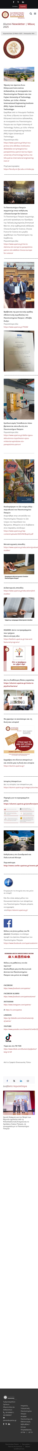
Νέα (33, 33)
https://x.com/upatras (14, 1010)
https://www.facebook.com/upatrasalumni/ (20, 996)
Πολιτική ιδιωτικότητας (15, 1446)
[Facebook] (7, 1081)
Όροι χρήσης (26, 1444)
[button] (4, 1107)
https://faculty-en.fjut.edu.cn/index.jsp (19, 169)
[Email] (28, 1081)
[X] (14, 1081)
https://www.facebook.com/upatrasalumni (20, 943)
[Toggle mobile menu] (35, 13)
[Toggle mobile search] (31, 13)
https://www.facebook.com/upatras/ (17, 988)
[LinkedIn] (21, 1081)
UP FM (23, 1432)
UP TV (30, 1432)
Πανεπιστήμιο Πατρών (12, 1444)
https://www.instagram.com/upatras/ (17, 1005)
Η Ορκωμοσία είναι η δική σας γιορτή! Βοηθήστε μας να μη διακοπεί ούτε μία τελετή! (18, 1119)
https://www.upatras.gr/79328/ (16, 327)
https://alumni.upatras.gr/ (14, 766)
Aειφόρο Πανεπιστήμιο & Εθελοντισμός (26, 1419)
